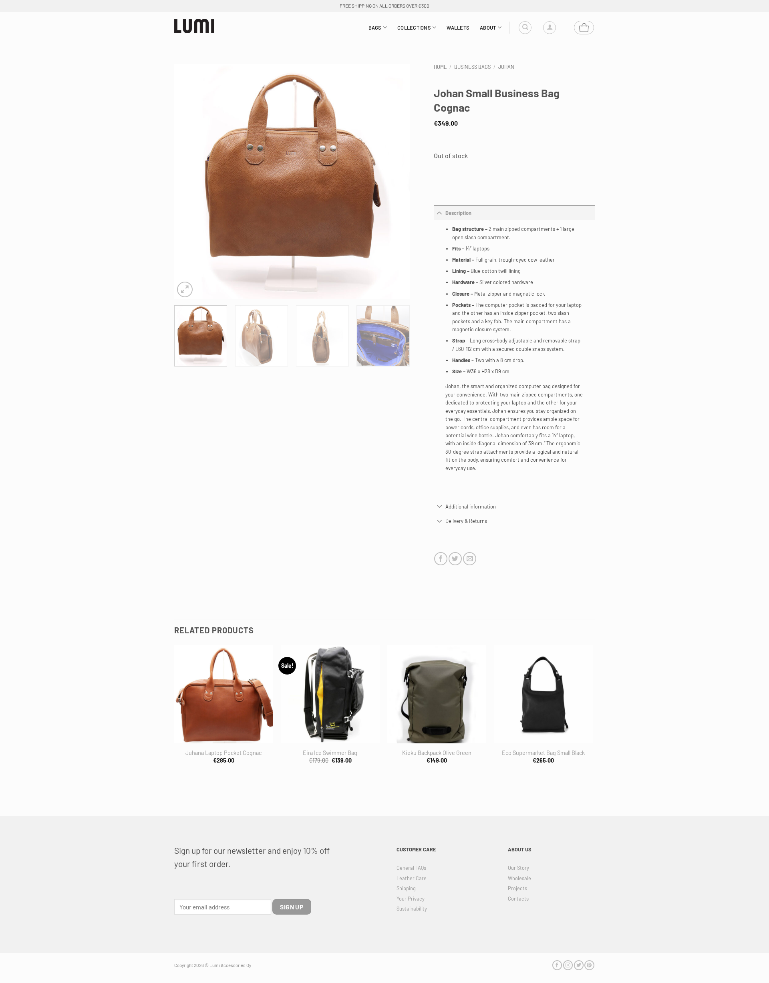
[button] (549, 27)
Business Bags (472, 67)
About (488, 27)
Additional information (470, 506)
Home (440, 67)
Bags (375, 27)
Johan (506, 67)
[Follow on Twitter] (579, 965)
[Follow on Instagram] (568, 965)
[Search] (525, 27)
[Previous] (189, 181)
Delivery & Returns (466, 521)
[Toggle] (439, 212)
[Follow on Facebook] (557, 965)
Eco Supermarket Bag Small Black (543, 752)
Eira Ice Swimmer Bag (330, 752)
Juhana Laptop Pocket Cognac (223, 752)
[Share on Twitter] (455, 558)
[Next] (395, 181)
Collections (414, 27)
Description (458, 213)
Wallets (458, 27)
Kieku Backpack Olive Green (436, 752)
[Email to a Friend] (469, 558)
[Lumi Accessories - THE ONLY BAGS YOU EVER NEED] (194, 26)
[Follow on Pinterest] (589, 965)
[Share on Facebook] (440, 558)
